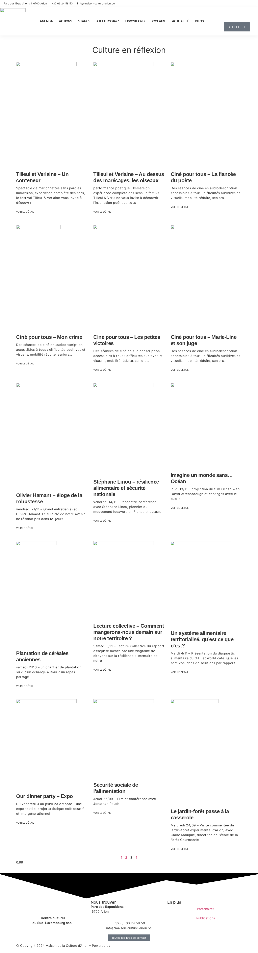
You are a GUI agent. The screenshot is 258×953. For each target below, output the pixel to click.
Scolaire (158, 21)
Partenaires (205, 909)
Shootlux (118, 946)
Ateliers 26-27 (107, 21)
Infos (199, 21)
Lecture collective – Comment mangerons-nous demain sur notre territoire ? (128, 632)
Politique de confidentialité (148, 946)
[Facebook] (239, 3)
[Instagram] (247, 3)
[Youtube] (254, 3)
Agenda (46, 21)
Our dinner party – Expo (44, 796)
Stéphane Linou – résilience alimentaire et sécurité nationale (126, 488)
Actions (65, 21)
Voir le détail (25, 211)
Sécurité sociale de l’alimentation (115, 788)
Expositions (135, 21)
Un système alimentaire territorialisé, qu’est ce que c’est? (202, 639)
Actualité (180, 21)
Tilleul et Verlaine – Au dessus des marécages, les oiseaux (128, 177)
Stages (84, 21)
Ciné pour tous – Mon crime (49, 337)
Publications (205, 918)
